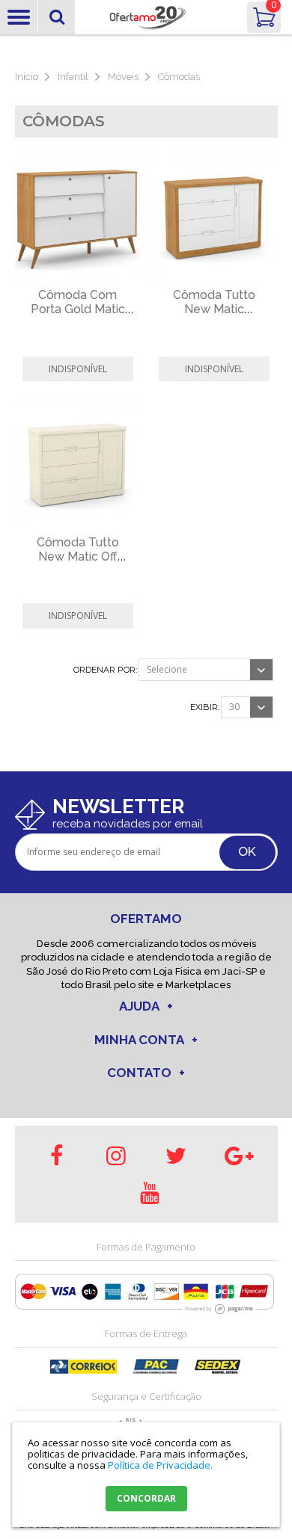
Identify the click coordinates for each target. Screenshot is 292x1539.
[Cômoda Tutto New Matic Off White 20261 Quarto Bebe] (78, 463)
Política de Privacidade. (160, 1465)
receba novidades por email (127, 823)
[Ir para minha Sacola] (264, 17)
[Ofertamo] (146, 17)
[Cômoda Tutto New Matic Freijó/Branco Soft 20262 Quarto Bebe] (214, 216)
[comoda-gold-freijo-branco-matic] (78, 216)
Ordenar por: (105, 670)
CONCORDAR (146, 1498)
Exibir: (204, 707)
